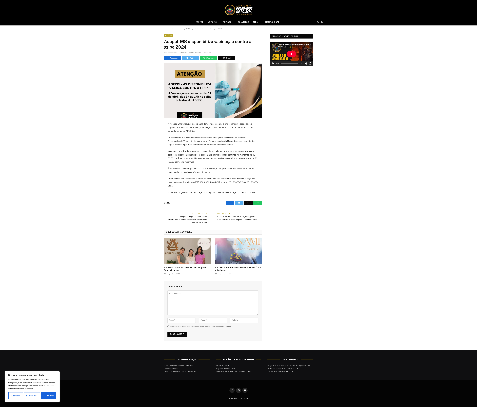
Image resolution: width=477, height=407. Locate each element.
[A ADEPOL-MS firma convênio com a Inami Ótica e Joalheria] (238, 251)
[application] (291, 54)
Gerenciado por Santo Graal (238, 398)
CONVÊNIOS (243, 22)
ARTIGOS (227, 22)
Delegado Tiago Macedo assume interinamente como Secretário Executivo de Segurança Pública (188, 219)
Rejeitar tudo (31, 396)
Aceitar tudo (48, 396)
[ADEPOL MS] (238, 9)
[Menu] (155, 22)
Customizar (15, 396)
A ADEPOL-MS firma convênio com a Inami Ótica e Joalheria (238, 268)
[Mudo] (306, 63)
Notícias (168, 35)
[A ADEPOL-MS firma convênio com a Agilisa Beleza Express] (187, 251)
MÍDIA (255, 22)
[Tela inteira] (310, 63)
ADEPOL (199, 22)
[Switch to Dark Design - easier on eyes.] (318, 22)
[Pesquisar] (322, 22)
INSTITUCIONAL (272, 22)
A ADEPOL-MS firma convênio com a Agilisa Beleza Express (185, 268)
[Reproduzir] (273, 63)
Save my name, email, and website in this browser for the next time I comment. (201, 326)
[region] (32, 386)
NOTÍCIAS (212, 22)
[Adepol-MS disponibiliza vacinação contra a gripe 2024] (213, 90)
